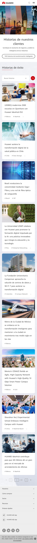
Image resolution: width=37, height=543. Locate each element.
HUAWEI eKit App (12, 515)
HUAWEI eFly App (12, 519)
